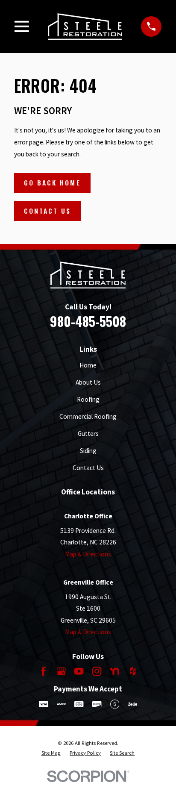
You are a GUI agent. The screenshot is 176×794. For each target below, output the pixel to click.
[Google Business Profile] (61, 671)
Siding (88, 451)
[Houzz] (132, 671)
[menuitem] (51, 753)
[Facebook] (43, 671)
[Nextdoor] (114, 671)
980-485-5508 (88, 321)
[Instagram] (96, 671)
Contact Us (47, 210)
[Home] (85, 26)
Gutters (88, 433)
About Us (88, 382)
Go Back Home (52, 182)
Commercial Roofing (88, 416)
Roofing (88, 399)
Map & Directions (88, 554)
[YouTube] (78, 671)
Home (88, 365)
